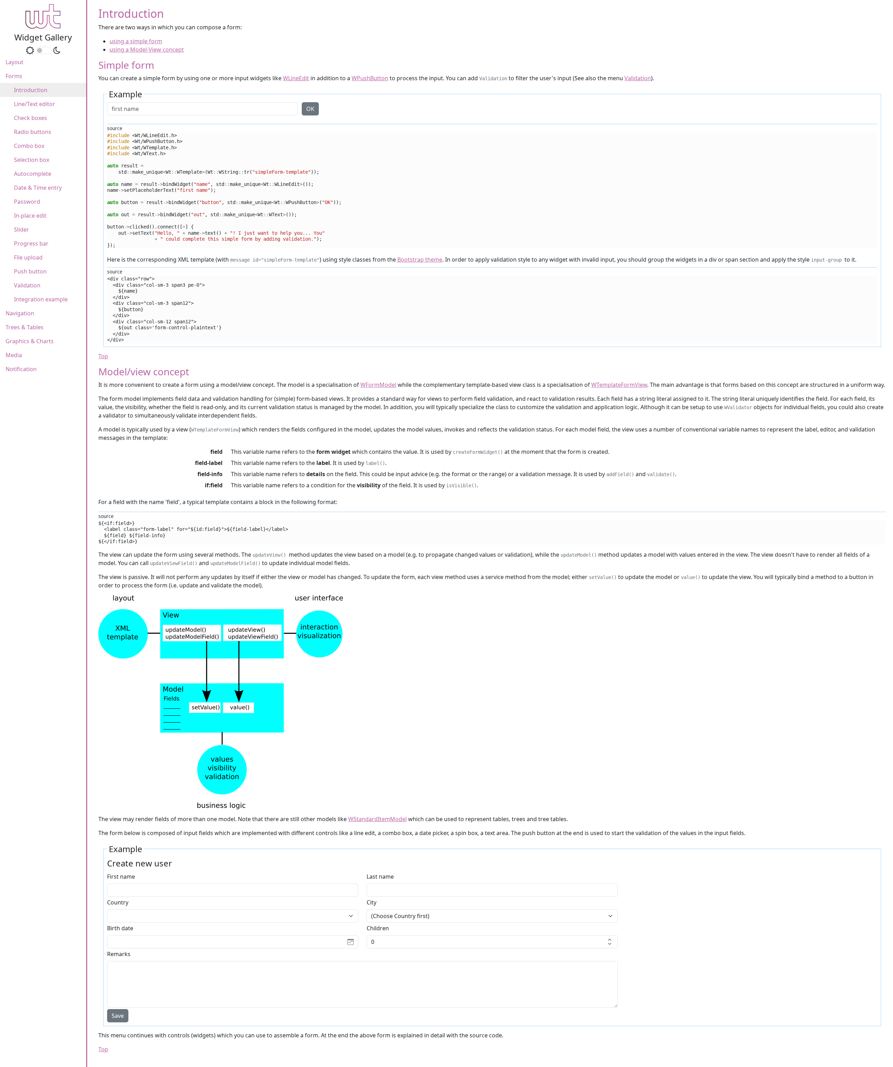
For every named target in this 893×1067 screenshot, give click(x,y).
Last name (380, 876)
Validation (637, 78)
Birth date (120, 928)
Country (117, 902)
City (371, 902)
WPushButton (370, 78)
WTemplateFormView (619, 385)
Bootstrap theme (419, 259)
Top (103, 356)
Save (118, 1016)
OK (310, 109)
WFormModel (378, 385)
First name (121, 876)
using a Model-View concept (147, 49)
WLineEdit (296, 78)
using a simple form (136, 41)
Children (378, 928)
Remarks (118, 954)
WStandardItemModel (377, 819)
